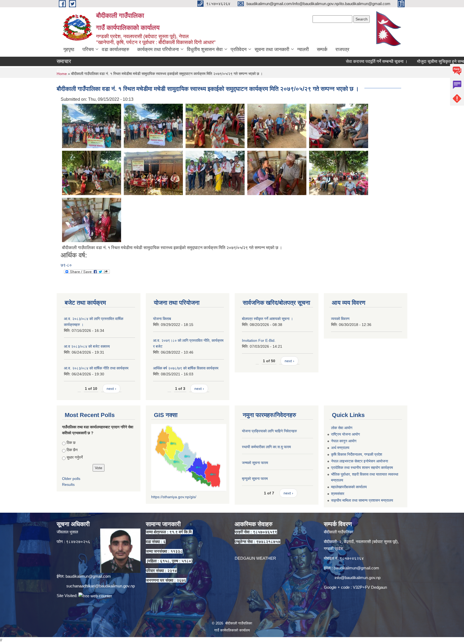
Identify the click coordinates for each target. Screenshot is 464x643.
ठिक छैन (72, 450)
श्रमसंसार (337, 493)
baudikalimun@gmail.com (88, 576)
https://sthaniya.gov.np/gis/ (173, 497)
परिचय (88, 49)
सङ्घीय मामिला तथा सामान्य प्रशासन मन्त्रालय (362, 500)
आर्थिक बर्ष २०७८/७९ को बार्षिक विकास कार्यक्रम (185, 368)
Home (62, 73)
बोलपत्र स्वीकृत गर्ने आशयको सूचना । (267, 319)
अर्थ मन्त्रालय (340, 448)
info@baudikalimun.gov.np (357, 577)
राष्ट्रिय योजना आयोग (345, 434)
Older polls (71, 478)
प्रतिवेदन (239, 49)
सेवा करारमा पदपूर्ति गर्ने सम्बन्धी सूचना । (360, 61)
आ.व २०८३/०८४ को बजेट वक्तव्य (87, 346)
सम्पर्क (322, 49)
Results (68, 484)
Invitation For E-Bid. (259, 340)
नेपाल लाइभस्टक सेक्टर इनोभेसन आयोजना (359, 461)
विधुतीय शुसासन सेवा (205, 49)
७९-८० (66, 265)
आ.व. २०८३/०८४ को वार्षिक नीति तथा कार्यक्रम (96, 368)
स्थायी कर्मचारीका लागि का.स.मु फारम (266, 447)
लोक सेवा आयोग (341, 428)
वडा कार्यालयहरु (115, 49)
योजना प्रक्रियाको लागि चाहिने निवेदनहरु (269, 431)
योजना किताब (162, 319)
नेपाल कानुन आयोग (343, 441)
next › (111, 388)
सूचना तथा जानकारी (272, 49)
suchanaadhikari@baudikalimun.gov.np (100, 586)
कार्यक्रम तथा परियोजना (158, 49)
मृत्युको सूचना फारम (255, 478)
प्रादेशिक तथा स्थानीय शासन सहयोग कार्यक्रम (362, 467)
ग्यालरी (303, 49)
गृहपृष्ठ (68, 49)
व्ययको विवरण (340, 319)
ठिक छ (71, 442)
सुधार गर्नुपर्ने (75, 457)
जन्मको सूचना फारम (255, 463)
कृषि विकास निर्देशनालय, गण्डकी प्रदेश (356, 454)
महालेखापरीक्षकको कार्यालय (349, 487)
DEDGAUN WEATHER (255, 558)
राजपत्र (342, 49)
